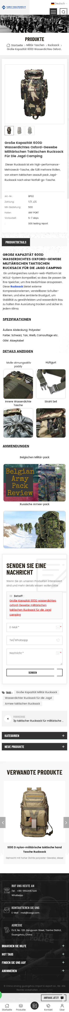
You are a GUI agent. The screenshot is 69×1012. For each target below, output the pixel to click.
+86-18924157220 (27, 891)
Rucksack (53, 45)
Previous (3, 822)
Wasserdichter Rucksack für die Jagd (28, 698)
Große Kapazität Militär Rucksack (36, 692)
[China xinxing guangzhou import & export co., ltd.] (14, 7)
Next (66, 822)
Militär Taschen (35, 45)
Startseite (17, 45)
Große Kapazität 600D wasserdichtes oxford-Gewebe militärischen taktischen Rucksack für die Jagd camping (33, 608)
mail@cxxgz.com (30, 913)
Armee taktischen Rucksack (22, 704)
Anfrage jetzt (51, 997)
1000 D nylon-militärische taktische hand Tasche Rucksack (34, 849)
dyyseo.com (46, 990)
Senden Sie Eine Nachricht (34, 1005)
